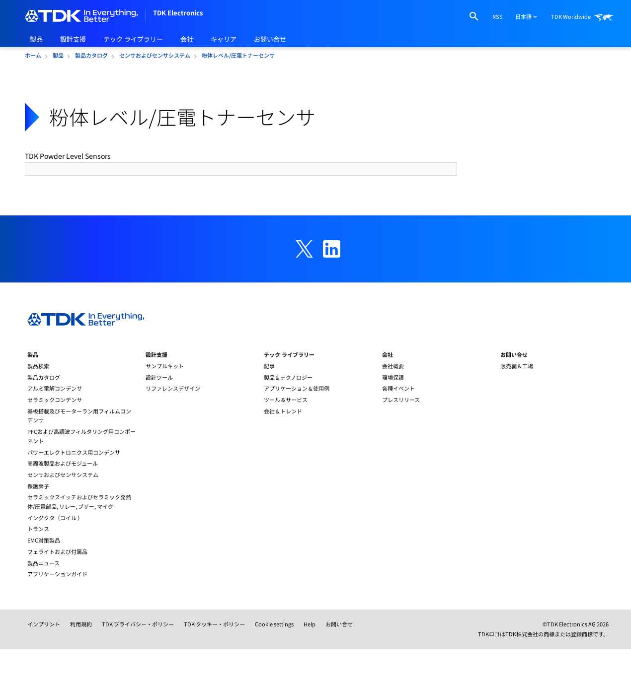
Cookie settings (274, 624)
